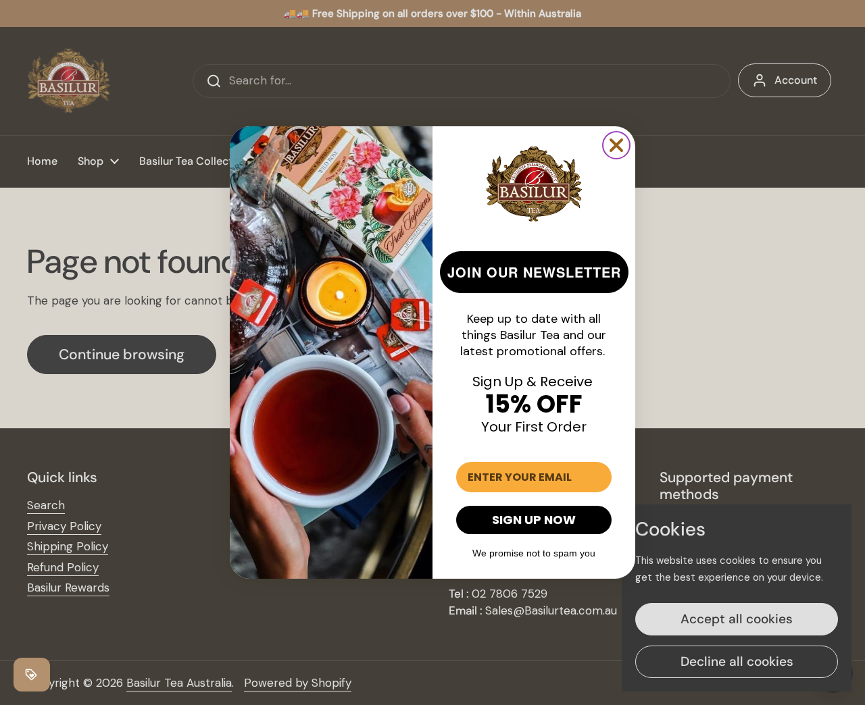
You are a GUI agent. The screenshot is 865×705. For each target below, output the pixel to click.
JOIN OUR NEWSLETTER (534, 272)
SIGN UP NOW (534, 519)
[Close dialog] (616, 145)
